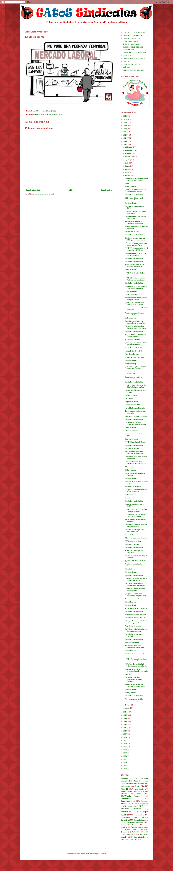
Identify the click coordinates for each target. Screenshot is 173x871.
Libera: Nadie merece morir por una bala (136, 557)
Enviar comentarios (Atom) (44, 194)
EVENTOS (126, 61)
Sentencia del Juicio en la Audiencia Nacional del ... (135, 222)
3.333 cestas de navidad (133, 541)
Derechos (48, 114)
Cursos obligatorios (141, 804)
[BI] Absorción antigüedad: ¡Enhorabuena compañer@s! (136, 665)
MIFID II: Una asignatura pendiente (134, 551)
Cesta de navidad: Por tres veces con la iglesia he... (136, 254)
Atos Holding (139, 789)
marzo (127, 175)
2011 (125, 728)
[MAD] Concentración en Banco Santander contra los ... (136, 660)
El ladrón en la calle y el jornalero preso (136, 482)
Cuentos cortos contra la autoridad (133, 378)
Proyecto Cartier (130, 829)
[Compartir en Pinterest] (54, 111)
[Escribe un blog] (47, 111)
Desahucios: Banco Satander (135, 618)
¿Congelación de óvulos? (133, 351)
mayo (127, 169)
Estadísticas (126, 811)
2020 (125, 135)
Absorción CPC (127, 778)
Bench (139, 793)
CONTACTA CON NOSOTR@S (134, 32)
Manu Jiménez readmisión (134, 599)
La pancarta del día (132, 401)
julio (127, 163)
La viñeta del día (131, 203)
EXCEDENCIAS (128, 50)
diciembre (128, 147)
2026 (125, 116)
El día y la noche (130, 186)
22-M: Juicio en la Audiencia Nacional (135, 474)
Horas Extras (139, 815)
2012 (125, 724)
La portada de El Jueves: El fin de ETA (136, 505)
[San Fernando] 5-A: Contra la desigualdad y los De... (135, 368)
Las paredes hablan (132, 231)
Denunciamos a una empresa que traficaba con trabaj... (136, 179)
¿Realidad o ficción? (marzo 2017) (134, 207)
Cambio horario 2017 (132, 405)
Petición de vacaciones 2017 (134, 357)
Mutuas (123, 825)
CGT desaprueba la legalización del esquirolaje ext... (136, 630)
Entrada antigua (106, 190)
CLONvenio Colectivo (131, 796)
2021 (125, 132)
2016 (125, 712)
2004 (125, 750)
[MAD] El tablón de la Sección (135, 442)
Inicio (71, 190)
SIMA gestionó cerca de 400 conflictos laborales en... (134, 265)
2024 (125, 122)
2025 (125, 119)
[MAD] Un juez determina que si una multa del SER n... (136, 249)
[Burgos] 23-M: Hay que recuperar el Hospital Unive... (136, 595)
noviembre (129, 150)
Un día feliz (129, 398)
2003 (125, 753)
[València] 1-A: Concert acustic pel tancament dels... (136, 344)
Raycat (83, 853)
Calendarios (126, 798)
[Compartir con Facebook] (52, 111)
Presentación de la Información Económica (136, 212)
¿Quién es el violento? (132, 339)
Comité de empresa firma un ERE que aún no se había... (135, 239)
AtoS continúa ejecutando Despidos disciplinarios (134, 452)
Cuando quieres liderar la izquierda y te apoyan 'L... (135, 322)
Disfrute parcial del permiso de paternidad (135, 199)
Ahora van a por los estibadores (136, 538)
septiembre (129, 156)
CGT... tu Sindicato (131, 431)
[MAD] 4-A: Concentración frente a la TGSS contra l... (135, 304)
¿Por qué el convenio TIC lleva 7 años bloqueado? (136, 622)
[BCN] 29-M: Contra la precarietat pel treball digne (135, 423)
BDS (138, 791)
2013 (125, 721)
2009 (125, 734)
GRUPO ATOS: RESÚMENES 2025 (135, 53)
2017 (125, 144)
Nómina (135, 825)
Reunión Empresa (140, 831)
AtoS (137, 786)
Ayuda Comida (126, 791)
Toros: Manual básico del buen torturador (135, 412)
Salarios (129, 834)
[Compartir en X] (49, 111)
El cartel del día (130, 602)
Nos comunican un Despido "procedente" (134, 314)
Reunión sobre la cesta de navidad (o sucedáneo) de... (135, 685)
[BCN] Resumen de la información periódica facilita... (133, 679)
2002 (125, 756)
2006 (125, 743)
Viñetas (60, 114)
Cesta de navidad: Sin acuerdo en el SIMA (135, 217)
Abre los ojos (129, 467)
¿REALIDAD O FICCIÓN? (132, 64)
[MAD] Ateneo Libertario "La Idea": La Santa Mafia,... (135, 386)
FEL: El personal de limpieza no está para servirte (136, 298)
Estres (127, 183)
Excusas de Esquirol (132, 642)
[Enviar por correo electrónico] (44, 111)
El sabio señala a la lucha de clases (134, 655)
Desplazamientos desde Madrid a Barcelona (136, 309)
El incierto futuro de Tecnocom (135, 614)
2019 (125, 138)
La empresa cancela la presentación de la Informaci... (136, 670)
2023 (125, 125)
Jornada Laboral (141, 819)
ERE (141, 806)
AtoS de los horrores (132, 354)
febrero (128, 705)
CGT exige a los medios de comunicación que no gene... (135, 584)
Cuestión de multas (131, 439)
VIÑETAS (126, 67)
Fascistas (128, 498)
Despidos (128, 806)
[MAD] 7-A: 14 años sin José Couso (135, 274)
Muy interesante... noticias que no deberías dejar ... (135, 335)
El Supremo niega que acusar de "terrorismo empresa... (136, 287)
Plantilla (134, 827)
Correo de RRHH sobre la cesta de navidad (136, 457)
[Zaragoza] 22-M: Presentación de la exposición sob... (135, 515)
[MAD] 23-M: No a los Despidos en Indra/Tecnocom (136, 510)
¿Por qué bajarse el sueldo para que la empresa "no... (136, 244)
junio (127, 166)
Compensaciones (128, 801)
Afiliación (141, 783)
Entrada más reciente (33, 190)
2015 (125, 715)
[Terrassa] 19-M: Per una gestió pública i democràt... (136, 579)
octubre (128, 153)
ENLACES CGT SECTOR (131, 38)
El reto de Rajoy (130, 363)
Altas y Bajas (125, 786)
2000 (125, 762)
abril (127, 172)
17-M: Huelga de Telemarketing (136, 608)
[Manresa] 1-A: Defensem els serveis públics (135, 589)
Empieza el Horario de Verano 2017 (135, 435)
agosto (127, 160)
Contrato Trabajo (38, 114)
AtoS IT (124, 788)
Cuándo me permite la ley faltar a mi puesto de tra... (136, 525)
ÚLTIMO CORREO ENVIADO (133, 70)
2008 (125, 737)
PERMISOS (127, 55)
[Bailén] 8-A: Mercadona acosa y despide (136, 391)
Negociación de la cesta (133, 626)
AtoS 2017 (128, 674)
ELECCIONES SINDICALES (133, 47)
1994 (125, 768)
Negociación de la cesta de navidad (134, 635)
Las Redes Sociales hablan (134, 195)
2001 (125, 759)
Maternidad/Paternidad (135, 822)
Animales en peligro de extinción (136, 416)
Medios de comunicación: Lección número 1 (133, 565)
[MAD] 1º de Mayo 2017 (133, 294)
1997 (125, 765)
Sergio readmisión (131, 291)
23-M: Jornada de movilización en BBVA (135, 520)
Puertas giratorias (131, 395)
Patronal (54, 114)
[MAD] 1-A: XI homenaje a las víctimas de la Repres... (136, 191)
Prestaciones (144, 827)
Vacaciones (133, 839)
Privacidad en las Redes (133, 486)
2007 (125, 740)
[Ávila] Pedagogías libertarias (135, 408)
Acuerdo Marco (141, 780)
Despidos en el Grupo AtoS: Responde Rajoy (134, 531)
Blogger (103, 853)
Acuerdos (129, 783)
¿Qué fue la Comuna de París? (135, 561)
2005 (125, 747)
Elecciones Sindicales (131, 808)
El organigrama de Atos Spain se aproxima (136, 227)
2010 (125, 731)
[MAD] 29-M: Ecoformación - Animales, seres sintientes (135, 279)
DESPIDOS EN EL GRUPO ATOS (134, 58)
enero (127, 708)
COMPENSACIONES (130, 41)
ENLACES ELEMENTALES (132, 35)
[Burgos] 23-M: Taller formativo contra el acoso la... (136, 490)
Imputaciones (125, 817)
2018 (125, 141)
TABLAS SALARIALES (131, 44)
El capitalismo (130, 569)
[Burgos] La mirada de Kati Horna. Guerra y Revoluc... (135, 327)
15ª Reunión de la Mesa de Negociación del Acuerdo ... (135, 646)
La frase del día (130, 318)
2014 (125, 718)
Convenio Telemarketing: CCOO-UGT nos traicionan (135, 463)
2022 (125, 129)
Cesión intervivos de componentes (132, 373)
